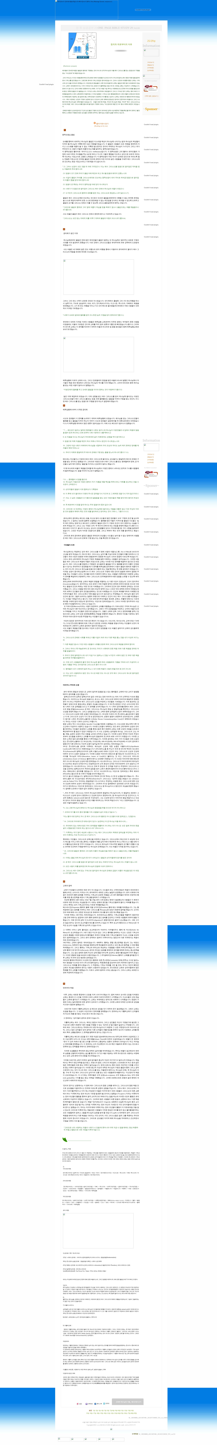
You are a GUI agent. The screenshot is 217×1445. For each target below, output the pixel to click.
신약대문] (151, 70)
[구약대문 (150, 68)
